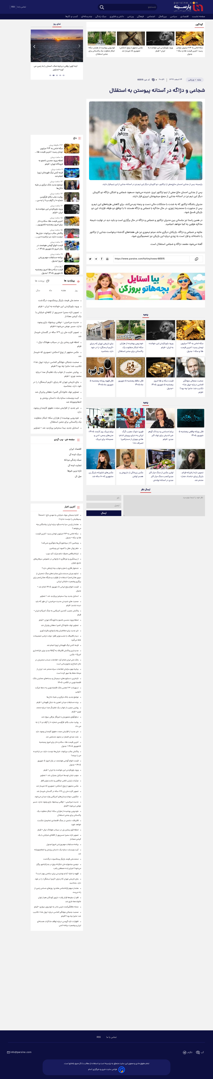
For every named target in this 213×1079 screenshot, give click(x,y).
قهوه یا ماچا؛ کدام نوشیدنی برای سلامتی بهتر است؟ (57, 873)
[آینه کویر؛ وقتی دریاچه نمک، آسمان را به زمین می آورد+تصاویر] (57, 46)
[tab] (64, 75)
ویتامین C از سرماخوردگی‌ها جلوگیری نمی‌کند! (60, 543)
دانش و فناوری (117, 16)
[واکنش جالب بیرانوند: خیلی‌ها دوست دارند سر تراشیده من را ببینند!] (71, 234)
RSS (13, 7)
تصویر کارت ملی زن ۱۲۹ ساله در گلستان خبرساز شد (58, 791)
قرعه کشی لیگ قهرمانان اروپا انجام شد (50, 174)
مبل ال (78, 476)
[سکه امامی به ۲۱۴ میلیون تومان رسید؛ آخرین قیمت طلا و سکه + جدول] (190, 38)
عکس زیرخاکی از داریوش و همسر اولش (131, 474)
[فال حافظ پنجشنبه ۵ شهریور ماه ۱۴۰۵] (130, 367)
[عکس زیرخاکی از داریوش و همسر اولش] (130, 459)
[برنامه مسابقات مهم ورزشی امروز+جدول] (71, 258)
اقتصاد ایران (75, 449)
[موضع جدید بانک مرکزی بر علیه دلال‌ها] (71, 185)
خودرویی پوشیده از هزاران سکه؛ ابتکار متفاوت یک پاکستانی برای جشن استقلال (101, 51)
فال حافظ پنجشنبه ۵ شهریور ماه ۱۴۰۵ (130, 383)
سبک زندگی (101, 16)
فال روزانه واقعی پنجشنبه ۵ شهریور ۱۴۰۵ (191, 433)
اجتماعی (151, 16)
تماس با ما (21, 7)
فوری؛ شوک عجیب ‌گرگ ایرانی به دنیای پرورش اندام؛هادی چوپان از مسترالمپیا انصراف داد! (131, 437)
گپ (202, 1052)
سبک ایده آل (75, 454)
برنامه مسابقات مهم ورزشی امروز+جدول (50, 259)
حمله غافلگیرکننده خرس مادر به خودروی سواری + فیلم (56, 907)
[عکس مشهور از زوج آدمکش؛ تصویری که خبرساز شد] (131, 38)
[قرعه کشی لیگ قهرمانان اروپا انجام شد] (71, 173)
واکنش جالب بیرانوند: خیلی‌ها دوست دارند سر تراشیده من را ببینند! (49, 235)
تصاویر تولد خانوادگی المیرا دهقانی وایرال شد (57, 392)
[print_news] (107, 259)
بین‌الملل (162, 16)
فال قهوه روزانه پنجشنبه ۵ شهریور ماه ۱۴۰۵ (101, 383)
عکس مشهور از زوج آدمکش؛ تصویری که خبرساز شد (131, 49)
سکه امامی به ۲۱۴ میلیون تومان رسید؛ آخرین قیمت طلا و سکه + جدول (189, 51)
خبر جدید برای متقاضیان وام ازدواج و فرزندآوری (59, 630)
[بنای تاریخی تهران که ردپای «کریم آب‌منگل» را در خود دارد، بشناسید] (100, 330)
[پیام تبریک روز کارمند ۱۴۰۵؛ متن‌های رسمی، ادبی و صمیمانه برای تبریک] (100, 418)
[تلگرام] (96, 259)
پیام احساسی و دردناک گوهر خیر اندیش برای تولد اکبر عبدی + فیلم (160, 435)
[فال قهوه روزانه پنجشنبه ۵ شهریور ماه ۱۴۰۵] (100, 367)
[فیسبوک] (102, 259)
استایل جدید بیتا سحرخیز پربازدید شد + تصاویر (56, 428)
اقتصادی (184, 16)
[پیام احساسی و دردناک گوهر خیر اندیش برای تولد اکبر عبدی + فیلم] (160, 418)
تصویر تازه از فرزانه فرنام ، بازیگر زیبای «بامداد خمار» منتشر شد (192, 476)
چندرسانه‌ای (87, 16)
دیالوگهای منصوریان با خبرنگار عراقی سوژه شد (60, 717)
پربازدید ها (69, 281)
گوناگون (199, 24)
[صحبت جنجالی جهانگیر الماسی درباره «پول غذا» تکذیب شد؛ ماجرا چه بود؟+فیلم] (190, 367)
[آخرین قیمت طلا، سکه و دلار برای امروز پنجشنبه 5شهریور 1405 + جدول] (71, 221)
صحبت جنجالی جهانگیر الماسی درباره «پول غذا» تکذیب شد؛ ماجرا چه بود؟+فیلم (191, 386)
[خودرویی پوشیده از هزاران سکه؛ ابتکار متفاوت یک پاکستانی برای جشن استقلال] (102, 38)
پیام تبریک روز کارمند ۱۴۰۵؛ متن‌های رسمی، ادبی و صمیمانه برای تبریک (101, 435)
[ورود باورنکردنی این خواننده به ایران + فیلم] (160, 38)
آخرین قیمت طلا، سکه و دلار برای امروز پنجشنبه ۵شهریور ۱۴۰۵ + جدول (50, 223)
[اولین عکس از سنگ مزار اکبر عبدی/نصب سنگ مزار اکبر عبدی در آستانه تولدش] (160, 459)
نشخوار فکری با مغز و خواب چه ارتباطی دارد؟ (60, 568)
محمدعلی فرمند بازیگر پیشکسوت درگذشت (58, 300)
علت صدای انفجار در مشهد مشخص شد (62, 737)
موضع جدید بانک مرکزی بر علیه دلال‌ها (49, 186)
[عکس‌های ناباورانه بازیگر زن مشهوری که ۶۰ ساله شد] (100, 459)
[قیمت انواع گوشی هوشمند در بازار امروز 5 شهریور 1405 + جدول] (71, 246)
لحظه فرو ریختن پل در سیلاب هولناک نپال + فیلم (58, 830)
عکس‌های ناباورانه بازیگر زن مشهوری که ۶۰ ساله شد (101, 474)
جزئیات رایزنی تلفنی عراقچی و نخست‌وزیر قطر (60, 780)
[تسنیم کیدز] (145, 287)
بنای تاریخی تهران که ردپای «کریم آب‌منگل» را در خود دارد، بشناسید (101, 347)
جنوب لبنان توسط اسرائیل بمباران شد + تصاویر (59, 775)
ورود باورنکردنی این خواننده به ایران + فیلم (160, 49)
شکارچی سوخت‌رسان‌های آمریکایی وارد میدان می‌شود (57, 796)
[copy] (196, 259)
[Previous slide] (34, 46)
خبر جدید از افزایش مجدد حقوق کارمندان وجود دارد (57, 731)
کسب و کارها (72, 16)
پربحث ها (39, 281)
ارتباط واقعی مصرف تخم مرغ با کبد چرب (62, 553)
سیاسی (174, 16)
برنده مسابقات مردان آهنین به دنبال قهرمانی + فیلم (58, 702)
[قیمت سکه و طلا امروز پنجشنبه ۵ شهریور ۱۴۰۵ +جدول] (160, 367)
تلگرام (190, 1052)
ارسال (103, 513)
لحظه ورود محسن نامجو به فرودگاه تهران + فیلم (51, 162)
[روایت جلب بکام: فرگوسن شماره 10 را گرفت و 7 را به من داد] (71, 197)
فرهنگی (140, 16)
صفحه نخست (198, 16)
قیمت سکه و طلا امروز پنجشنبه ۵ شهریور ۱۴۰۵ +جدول (162, 384)
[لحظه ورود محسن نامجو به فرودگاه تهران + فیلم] (71, 161)
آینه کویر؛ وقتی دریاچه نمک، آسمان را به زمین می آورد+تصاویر (55, 68)
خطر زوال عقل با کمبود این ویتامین (64, 548)
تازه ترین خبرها (74, 471)
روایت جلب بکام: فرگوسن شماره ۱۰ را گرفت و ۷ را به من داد (50, 198)
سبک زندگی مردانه (72, 460)
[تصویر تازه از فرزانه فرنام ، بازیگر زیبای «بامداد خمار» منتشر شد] (190, 459)
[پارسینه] (186, 7)
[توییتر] (90, 259)
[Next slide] (79, 46)
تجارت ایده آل (74, 465)
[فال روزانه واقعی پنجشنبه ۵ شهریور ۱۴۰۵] (190, 418)
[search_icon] (102, 7)
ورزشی (130, 16)
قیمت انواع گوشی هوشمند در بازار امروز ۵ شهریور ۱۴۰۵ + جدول (50, 247)
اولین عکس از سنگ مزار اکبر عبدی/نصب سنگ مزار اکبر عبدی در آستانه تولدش (161, 476)
